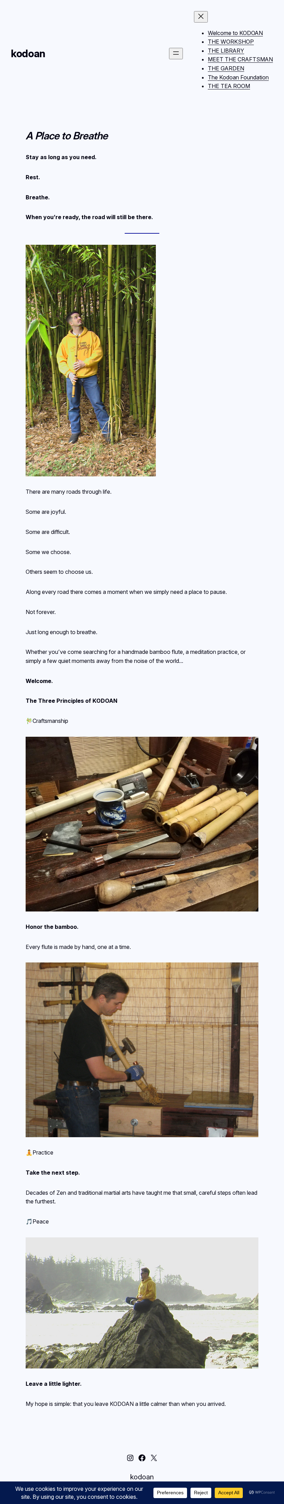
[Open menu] (176, 53)
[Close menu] (201, 17)
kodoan (28, 53)
